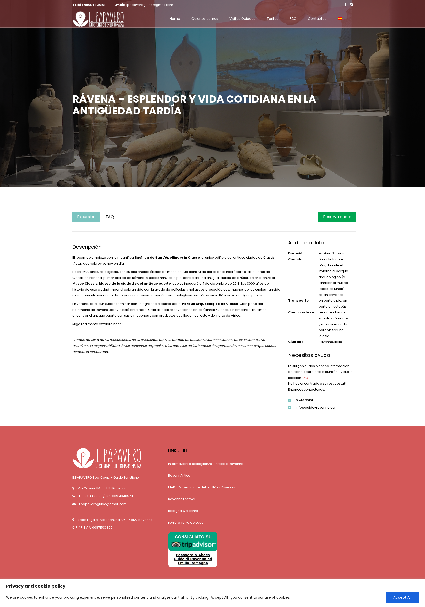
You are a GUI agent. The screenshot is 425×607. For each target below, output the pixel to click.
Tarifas (272, 18)
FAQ (293, 18)
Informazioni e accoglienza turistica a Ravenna (205, 463)
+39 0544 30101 (90, 496)
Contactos (317, 18)
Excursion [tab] (86, 217)
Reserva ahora (337, 217)
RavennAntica (179, 475)
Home (175, 18)
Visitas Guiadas (242, 18)
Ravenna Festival (181, 499)
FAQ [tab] (110, 217)
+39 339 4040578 (119, 496)
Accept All (402, 597)
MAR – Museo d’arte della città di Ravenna (201, 487)
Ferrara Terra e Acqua (186, 522)
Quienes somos (204, 18)
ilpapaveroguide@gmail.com (103, 504)
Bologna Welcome (183, 510)
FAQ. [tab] (305, 377)
